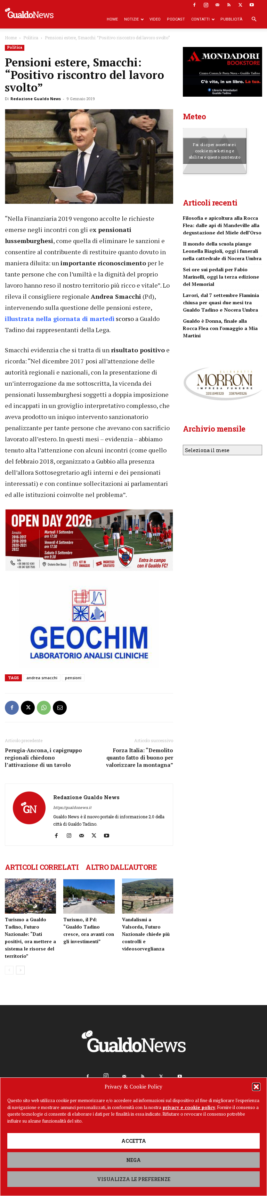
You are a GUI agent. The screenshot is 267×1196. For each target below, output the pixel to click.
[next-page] (20, 970)
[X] (240, 5)
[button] (256, 1086)
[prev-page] (9, 970)
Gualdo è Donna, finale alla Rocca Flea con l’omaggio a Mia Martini (220, 328)
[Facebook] (194, 5)
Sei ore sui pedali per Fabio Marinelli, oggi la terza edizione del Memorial (221, 276)
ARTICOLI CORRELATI (42, 867)
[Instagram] (206, 5)
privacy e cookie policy (189, 1107)
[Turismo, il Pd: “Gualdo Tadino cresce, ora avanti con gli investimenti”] (88, 896)
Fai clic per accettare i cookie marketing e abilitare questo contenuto (215, 151)
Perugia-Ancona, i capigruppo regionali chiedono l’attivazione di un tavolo (43, 757)
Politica (30, 37)
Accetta (133, 1141)
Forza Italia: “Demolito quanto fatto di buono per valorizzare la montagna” (139, 757)
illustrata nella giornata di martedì (59, 318)
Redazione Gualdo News (35, 98)
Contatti (200, 19)
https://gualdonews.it (72, 807)
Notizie (131, 19)
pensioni (73, 677)
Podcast (176, 19)
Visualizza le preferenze (133, 1179)
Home (112, 19)
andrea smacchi (41, 677)
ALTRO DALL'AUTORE (121, 867)
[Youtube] (251, 5)
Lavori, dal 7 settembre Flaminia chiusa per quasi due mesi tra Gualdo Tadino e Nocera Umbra (221, 302)
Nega (133, 1160)
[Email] (60, 708)
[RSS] (229, 5)
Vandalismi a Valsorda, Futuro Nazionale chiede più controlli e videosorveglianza (146, 934)
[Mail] (217, 5)
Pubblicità (231, 19)
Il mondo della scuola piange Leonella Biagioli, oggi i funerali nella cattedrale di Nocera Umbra (222, 251)
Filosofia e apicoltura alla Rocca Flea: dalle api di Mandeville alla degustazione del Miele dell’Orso (222, 225)
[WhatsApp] (44, 708)
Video (155, 19)
